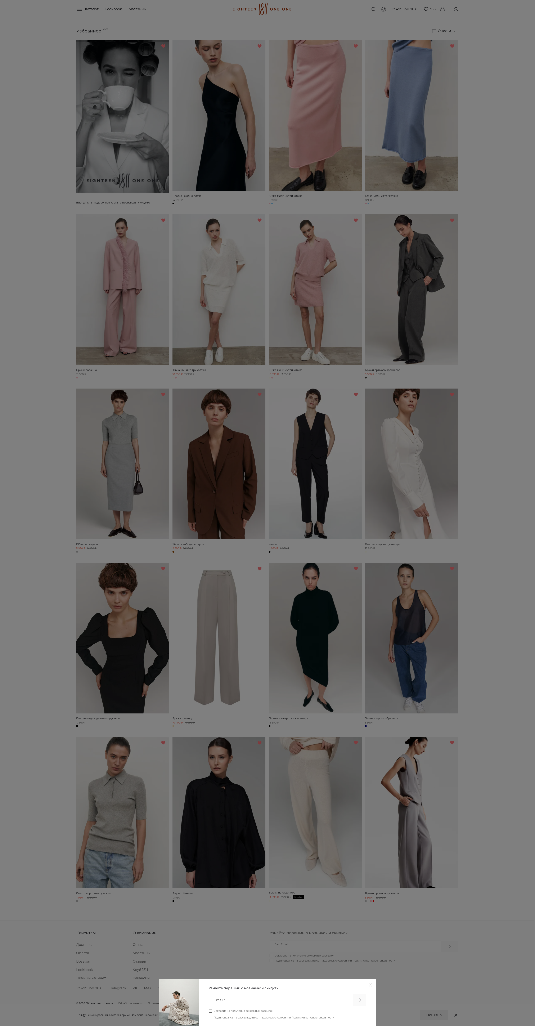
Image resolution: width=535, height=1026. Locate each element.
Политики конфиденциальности (313, 1017)
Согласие (220, 1010)
